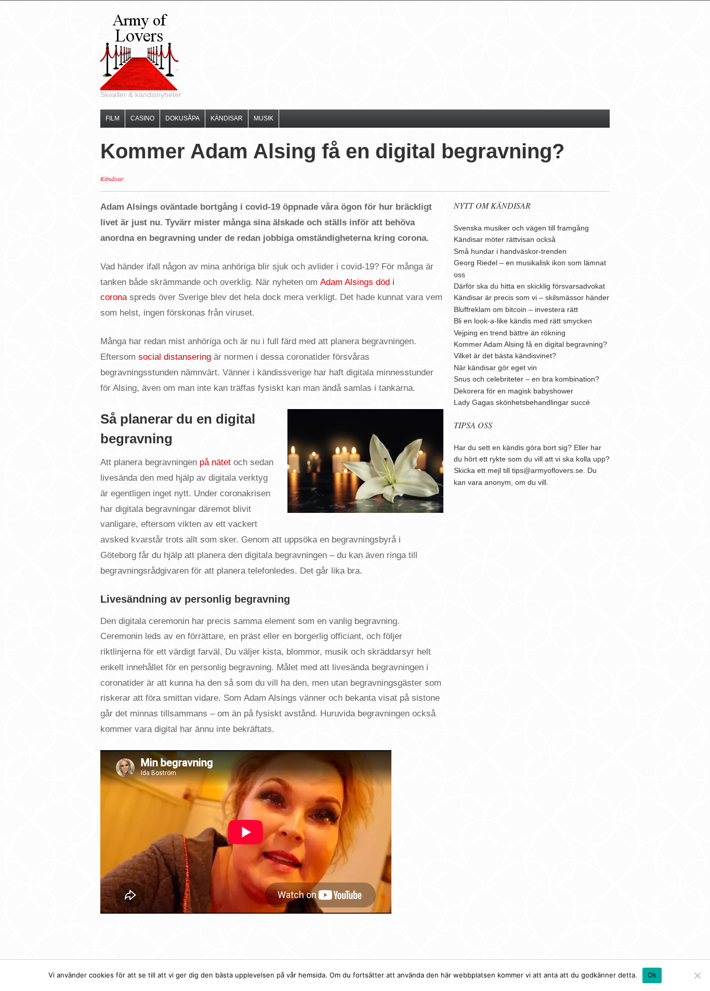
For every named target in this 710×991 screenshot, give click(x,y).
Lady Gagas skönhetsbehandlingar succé (522, 402)
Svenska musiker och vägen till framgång (521, 228)
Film (113, 118)
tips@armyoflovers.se (547, 470)
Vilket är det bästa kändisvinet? (505, 355)
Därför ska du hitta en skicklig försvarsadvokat (529, 286)
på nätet (215, 462)
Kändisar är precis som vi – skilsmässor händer (531, 297)
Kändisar (227, 118)
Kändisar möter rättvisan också (505, 239)
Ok (652, 975)
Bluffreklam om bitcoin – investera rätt (516, 309)
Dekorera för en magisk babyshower (513, 391)
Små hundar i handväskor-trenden (510, 251)
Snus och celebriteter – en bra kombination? (526, 379)
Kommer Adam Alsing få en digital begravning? (530, 344)
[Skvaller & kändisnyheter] (139, 50)
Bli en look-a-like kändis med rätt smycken (523, 321)
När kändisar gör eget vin (495, 367)
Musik (263, 118)
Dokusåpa (182, 118)
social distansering (174, 357)
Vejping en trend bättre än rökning (510, 333)
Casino (142, 118)
